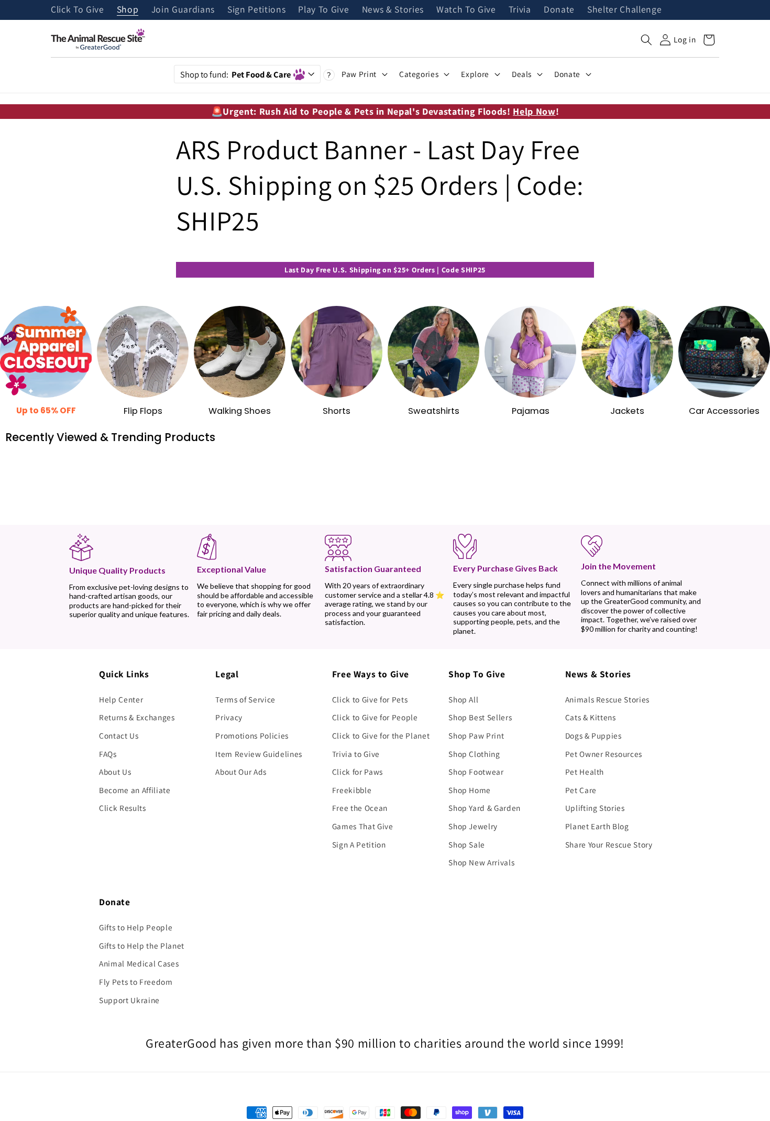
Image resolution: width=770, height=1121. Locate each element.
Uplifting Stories (595, 808)
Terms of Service (245, 699)
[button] (646, 40)
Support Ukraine (129, 1000)
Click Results (122, 808)
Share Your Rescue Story (609, 844)
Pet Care (581, 790)
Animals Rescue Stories (607, 699)
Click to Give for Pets (370, 699)
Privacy (229, 717)
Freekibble (352, 790)
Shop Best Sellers (480, 717)
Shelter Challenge (624, 10)
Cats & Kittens (590, 717)
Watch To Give (466, 10)
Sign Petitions (256, 10)
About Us (115, 771)
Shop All (463, 699)
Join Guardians (183, 10)
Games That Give (362, 826)
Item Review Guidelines (258, 754)
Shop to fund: (235, 74)
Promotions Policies (252, 735)
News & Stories (393, 10)
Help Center (121, 699)
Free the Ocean (360, 808)
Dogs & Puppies (593, 735)
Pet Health (584, 771)
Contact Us (119, 735)
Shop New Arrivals (481, 862)
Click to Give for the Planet (381, 735)
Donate (559, 10)
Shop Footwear (476, 771)
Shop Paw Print (476, 735)
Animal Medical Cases (139, 963)
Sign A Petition (359, 844)
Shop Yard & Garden (484, 808)
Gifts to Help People (135, 927)
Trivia (520, 10)
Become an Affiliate (135, 790)
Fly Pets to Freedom (136, 981)
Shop (128, 10)
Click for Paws (357, 771)
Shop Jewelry (473, 826)
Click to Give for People (375, 717)
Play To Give (323, 10)
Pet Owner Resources (604, 754)
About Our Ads (241, 771)
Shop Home (469, 790)
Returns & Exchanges (137, 717)
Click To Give (77, 10)
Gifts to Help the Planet (141, 945)
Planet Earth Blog (597, 826)
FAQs (108, 754)
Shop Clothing (474, 754)
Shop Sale (466, 844)
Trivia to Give (356, 754)
